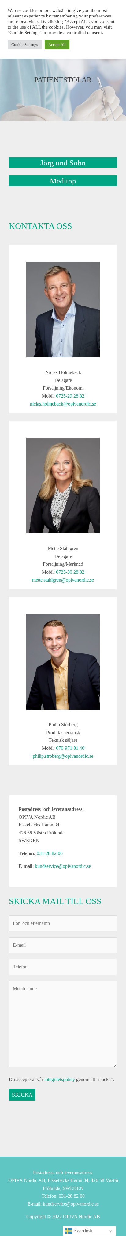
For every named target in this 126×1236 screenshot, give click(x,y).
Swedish (82, 1230)
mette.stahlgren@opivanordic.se (63, 580)
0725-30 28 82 (70, 572)
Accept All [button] (57, 44)
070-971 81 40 (70, 748)
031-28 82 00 (50, 853)
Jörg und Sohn (63, 163)
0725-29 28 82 (70, 396)
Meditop (63, 181)
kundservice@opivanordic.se (63, 866)
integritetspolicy (59, 1079)
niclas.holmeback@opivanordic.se (63, 403)
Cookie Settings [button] (24, 44)
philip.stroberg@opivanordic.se (63, 756)
